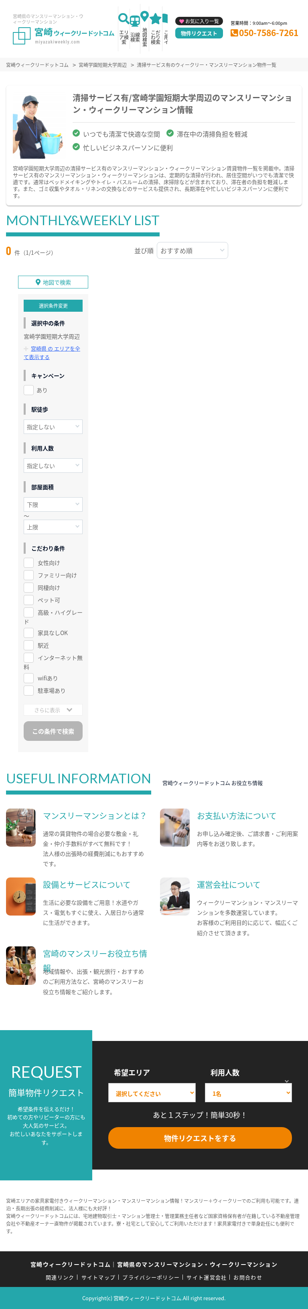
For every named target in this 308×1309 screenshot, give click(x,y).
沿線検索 (135, 37)
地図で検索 (57, 282)
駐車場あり (52, 690)
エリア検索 (124, 37)
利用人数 (225, 1072)
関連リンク (60, 1277)
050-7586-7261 (268, 32)
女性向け (49, 563)
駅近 (43, 645)
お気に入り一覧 (202, 21)
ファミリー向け (57, 575)
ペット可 (49, 600)
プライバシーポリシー (151, 1277)
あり (42, 390)
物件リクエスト (199, 33)
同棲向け (49, 587)
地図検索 (144, 37)
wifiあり (48, 678)
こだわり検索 (155, 37)
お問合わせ (247, 1277)
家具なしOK (53, 633)
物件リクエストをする (200, 1138)
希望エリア (132, 1072)
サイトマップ (98, 1277)
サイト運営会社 (206, 1277)
